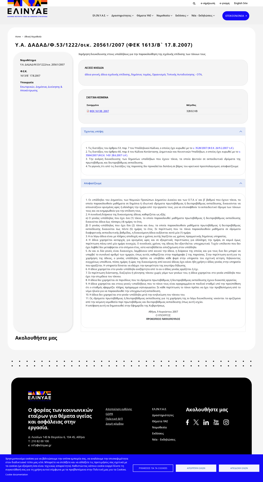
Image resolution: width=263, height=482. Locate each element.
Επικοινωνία (234, 15)
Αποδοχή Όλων (239, 468)
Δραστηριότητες (121, 15)
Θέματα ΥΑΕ (144, 15)
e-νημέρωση (208, 3)
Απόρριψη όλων (196, 468)
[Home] (29, 8)
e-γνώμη (225, 3)
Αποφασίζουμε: (93, 183)
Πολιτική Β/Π (114, 419)
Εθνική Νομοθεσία (33, 36)
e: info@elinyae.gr (39, 445)
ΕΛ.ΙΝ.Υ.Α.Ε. (99, 15)
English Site (241, 3)
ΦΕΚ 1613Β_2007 (99, 111)
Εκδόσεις (180, 15)
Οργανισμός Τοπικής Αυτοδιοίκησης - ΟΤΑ (177, 74)
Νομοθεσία (163, 15)
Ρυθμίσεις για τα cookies (153, 468)
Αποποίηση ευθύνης (119, 409)
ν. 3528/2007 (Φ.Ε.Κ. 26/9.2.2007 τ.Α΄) (213, 148)
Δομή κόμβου (115, 423)
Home (18, 36)
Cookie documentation (16, 474)
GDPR (109, 414)
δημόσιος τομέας (141, 74)
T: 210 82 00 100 (38, 441)
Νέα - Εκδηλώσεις (201, 15)
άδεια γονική (92, 74)
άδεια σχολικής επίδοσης (115, 74)
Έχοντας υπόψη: (93, 131)
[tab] (163, 153)
